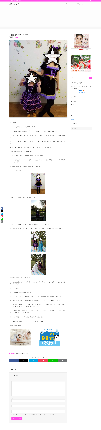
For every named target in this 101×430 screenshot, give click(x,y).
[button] (14, 360)
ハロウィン (23, 353)
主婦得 (72, 119)
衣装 (27, 353)
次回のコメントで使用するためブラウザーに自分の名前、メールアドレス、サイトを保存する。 (33, 414)
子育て (16, 37)
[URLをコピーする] (62, 360)
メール (13, 403)
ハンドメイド (75, 104)
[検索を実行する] (90, 78)
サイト (12, 409)
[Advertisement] (50, 16)
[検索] (91, 1)
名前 (13, 398)
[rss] (89, 1)
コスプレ (17, 353)
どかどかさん (14, 4)
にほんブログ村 (81, 92)
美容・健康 (75, 109)
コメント (14, 380)
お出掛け (74, 101)
